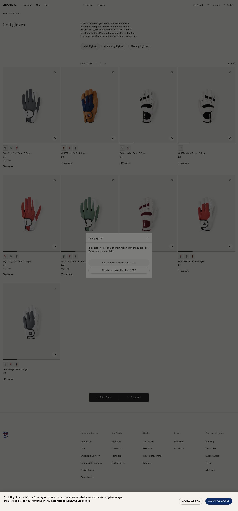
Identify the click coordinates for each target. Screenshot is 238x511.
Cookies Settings (191, 501)
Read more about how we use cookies (70, 501)
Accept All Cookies (218, 501)
